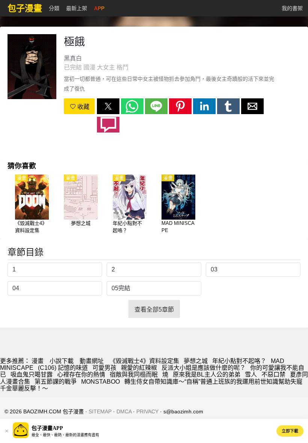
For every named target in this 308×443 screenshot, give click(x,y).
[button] (108, 106)
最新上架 (76, 8)
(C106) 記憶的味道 (63, 368)
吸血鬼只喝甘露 (32, 374)
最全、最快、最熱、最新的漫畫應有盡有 (65, 435)
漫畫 (38, 361)
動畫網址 (92, 361)
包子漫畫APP (47, 428)
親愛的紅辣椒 (139, 368)
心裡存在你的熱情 (81, 374)
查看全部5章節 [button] (154, 309)
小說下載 (62, 361)
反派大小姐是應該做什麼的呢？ (204, 368)
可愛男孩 (104, 368)
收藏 (82, 107)
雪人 (251, 374)
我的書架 (292, 8)
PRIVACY (147, 411)
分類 (54, 8)
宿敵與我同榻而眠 (134, 374)
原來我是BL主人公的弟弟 (206, 374)
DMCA (123, 411)
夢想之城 (196, 361)
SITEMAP (100, 411)
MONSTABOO (100, 381)
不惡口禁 (273, 374)
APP (99, 8)
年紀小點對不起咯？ (239, 361)
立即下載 (290, 431)
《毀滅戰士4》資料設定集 (144, 361)
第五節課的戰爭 (56, 381)
